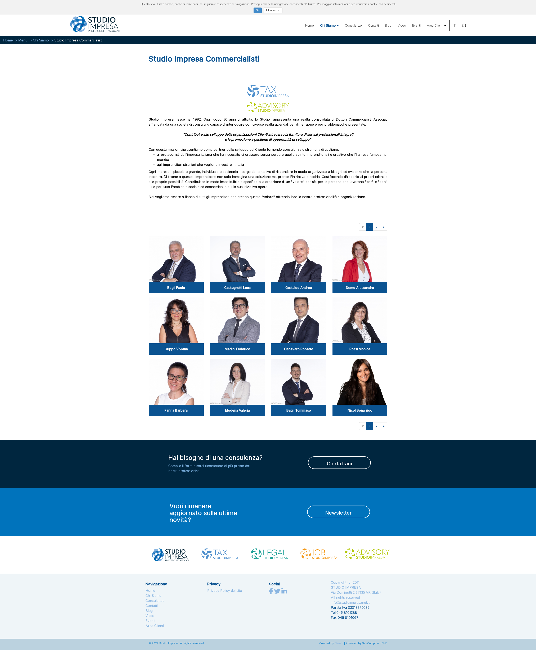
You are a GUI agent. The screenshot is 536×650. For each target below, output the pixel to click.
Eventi (416, 25)
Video (402, 25)
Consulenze (353, 25)
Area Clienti (435, 25)
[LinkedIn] (284, 592)
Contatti (373, 25)
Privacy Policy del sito (224, 590)
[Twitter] (277, 592)
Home (309, 25)
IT (454, 25)
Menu (22, 40)
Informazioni (273, 10)
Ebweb (339, 643)
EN (464, 25)
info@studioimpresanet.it (350, 602)
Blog (388, 25)
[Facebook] (271, 592)
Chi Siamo (328, 25)
